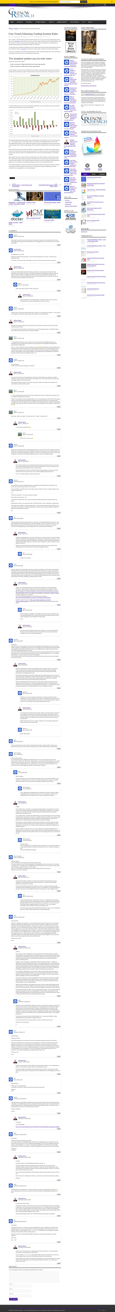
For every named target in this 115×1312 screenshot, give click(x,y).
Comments (102, 174)
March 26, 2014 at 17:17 (19, 481)
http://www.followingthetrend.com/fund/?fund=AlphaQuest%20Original (33, 597)
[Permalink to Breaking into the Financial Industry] (83, 274)
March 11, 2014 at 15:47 (28, 434)
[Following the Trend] (21, 16)
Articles (16, 28)
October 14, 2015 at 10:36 (23, 1061)
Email (10, 1288)
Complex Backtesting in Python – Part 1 (96, 245)
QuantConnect (68, 202)
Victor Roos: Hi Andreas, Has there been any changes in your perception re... (70, 117)
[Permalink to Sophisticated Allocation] (83, 292)
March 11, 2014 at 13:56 (19, 360)
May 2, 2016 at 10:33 (18, 1079)
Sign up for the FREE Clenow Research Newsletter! (44, 2)
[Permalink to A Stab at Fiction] (34, 200)
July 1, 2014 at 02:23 (18, 754)
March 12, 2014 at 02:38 (23, 284)
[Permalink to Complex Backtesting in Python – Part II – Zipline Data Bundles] (83, 243)
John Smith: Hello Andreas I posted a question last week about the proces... (70, 163)
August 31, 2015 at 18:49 (19, 917)
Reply (59, 245)
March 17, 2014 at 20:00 (23, 461)
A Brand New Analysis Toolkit (52, 202)
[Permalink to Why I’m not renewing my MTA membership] (83, 212)
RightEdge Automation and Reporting (96, 282)
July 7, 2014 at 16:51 (22, 803)
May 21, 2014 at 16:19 (27, 709)
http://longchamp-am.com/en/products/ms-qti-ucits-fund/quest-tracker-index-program (37, 592)
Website (11, 1293)
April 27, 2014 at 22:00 (27, 554)
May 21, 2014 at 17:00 (27, 730)
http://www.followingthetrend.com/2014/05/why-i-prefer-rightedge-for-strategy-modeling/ (38, 1126)
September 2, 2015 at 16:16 (24, 1001)
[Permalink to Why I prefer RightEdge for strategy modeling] (83, 199)
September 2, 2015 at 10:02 (24, 947)
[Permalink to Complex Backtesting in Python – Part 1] (83, 249)
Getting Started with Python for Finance (96, 276)
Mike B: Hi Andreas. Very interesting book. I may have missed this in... (70, 189)
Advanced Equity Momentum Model (95, 295)
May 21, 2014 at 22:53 (27, 626)
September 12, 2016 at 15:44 (20, 1185)
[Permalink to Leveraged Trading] (52, 218)
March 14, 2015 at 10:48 (19, 857)
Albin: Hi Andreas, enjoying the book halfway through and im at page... (70, 99)
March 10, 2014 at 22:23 (19, 250)
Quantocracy (68, 204)
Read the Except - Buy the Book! (88, 85)
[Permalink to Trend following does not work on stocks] (83, 206)
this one (17, 41)
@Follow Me (85, 229)
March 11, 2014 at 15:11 (19, 412)
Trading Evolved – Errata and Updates (96, 189)
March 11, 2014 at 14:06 (19, 391)
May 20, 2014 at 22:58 (18, 565)
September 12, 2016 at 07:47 (24, 1118)
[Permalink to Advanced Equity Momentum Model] (83, 299)
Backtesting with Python (93, 252)
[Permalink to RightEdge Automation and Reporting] (83, 286)
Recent (93, 174)
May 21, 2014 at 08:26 (22, 583)
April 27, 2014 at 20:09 (18, 518)
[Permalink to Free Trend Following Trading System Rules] (83, 218)
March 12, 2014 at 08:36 (28, 295)
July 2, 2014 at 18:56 (22, 772)
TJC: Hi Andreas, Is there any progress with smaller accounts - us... (70, 72)
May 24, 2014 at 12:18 (18, 741)
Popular (85, 174)
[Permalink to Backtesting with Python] (83, 256)
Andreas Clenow (17, 36)
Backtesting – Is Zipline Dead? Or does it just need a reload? (17, 203)
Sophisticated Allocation (93, 288)
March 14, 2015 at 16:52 (28, 896)
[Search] (105, 5)
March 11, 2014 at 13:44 (19, 338)
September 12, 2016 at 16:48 (24, 1199)
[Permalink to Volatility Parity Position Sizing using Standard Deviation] (83, 268)
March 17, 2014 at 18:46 (19, 445)
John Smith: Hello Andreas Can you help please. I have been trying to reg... (70, 172)
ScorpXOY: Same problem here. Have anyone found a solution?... (71, 134)
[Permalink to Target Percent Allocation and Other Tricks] (83, 262)
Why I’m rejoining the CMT (23, 4)
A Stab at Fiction (31, 202)
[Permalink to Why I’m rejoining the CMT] (34, 216)
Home (11, 28)
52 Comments (39, 36)
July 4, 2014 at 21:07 (27, 788)
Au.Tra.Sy (67, 200)
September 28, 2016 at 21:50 (20, 1221)
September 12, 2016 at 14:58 (20, 1134)
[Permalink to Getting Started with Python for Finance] (83, 280)
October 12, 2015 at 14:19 (19, 1032)
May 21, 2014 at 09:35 (18, 640)
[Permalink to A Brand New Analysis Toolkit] (52, 200)
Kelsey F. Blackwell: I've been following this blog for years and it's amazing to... (70, 63)
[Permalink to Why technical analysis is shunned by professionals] (83, 187)
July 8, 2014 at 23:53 (27, 840)
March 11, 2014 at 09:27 (19, 321)
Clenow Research (89, 94)
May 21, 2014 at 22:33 (27, 610)
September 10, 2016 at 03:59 (20, 1098)
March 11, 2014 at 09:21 (19, 308)
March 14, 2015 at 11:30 (23, 877)
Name (10, 1284)
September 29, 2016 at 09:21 (24, 1247)
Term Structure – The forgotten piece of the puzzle (22, 185)
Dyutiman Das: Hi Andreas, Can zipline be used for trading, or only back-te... (70, 91)
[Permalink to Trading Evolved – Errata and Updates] (83, 193)
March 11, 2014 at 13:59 (19, 373)
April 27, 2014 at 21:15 (23, 533)
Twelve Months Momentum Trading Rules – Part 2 (48, 185)
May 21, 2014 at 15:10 (27, 693)
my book (23, 49)
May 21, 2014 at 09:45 (22, 664)
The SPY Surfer (17, 249)
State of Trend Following (71, 206)
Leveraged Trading (49, 220)
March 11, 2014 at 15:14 (23, 423)
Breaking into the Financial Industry (95, 270)
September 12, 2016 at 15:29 (24, 1157)
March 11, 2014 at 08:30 (19, 268)
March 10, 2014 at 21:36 (19, 236)
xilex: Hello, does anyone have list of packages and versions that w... (70, 180)
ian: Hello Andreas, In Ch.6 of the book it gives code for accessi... (70, 108)
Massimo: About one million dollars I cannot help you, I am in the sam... (70, 125)
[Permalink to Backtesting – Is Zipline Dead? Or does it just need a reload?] (17, 200)
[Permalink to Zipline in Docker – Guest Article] (17, 220)
